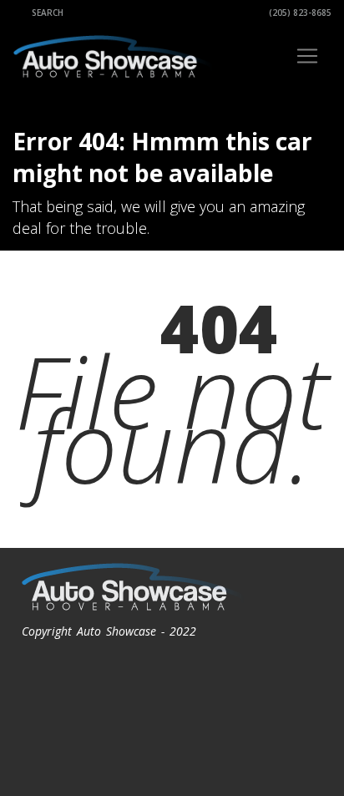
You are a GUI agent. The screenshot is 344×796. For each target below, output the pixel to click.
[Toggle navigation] (307, 56)
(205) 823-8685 (298, 12)
